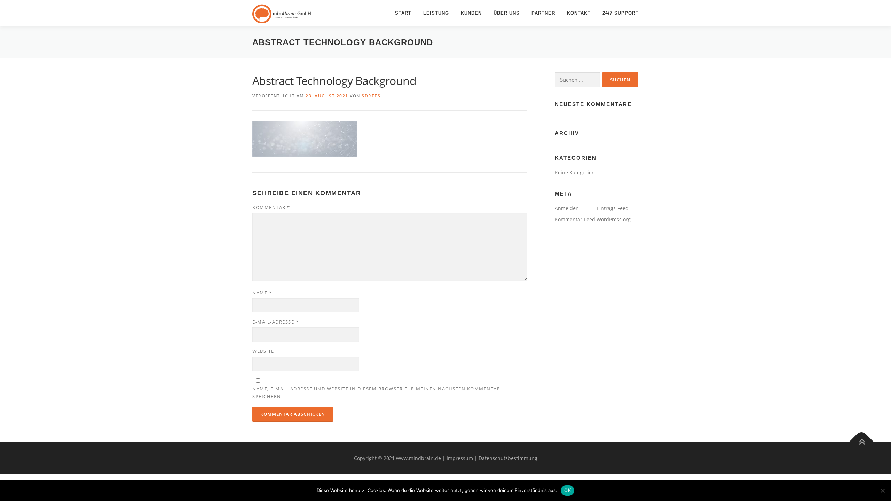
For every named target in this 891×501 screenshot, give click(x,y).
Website (263, 351)
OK (567, 490)
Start (403, 13)
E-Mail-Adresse (275, 322)
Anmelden (567, 208)
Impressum (460, 458)
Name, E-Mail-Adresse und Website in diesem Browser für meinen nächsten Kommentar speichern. (376, 392)
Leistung (436, 13)
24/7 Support (620, 13)
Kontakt (579, 13)
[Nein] (882, 490)
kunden (471, 13)
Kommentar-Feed (575, 219)
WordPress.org (614, 219)
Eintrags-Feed (613, 208)
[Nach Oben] (861, 441)
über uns (507, 13)
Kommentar (271, 207)
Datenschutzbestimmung (508, 458)
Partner (543, 13)
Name (262, 292)
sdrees (371, 96)
